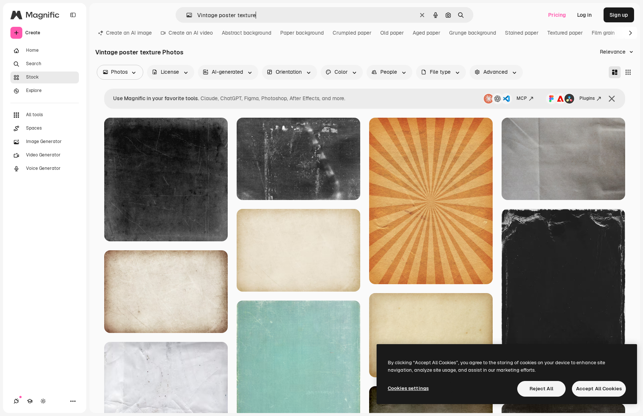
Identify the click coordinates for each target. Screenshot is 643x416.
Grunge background (472, 32)
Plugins (587, 98)
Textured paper (565, 32)
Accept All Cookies (599, 388)
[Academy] (30, 401)
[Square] (628, 72)
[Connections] (16, 401)
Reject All (541, 388)
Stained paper (521, 32)
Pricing (557, 15)
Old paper (392, 32)
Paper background (302, 32)
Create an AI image (129, 32)
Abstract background (246, 32)
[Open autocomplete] (186, 15)
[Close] (611, 98)
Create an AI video (191, 32)
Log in (584, 15)
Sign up (619, 15)
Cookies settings (408, 388)
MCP (521, 98)
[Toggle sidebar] (73, 15)
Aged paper (426, 32)
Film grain (603, 32)
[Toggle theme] (43, 401)
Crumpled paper (352, 32)
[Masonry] (615, 72)
